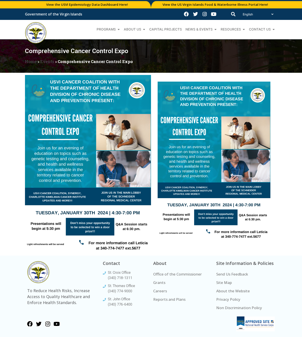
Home (31, 61)
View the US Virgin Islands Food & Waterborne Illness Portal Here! (215, 4)
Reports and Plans (169, 299)
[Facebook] (186, 14)
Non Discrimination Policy (239, 307)
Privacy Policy (228, 299)
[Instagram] (204, 14)
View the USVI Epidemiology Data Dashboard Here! (87, 4)
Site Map (224, 282)
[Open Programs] (118, 29)
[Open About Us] (144, 29)
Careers (160, 290)
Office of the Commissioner (177, 274)
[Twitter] (195, 14)
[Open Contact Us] (273, 29)
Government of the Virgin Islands (53, 14)
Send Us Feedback (232, 274)
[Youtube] (213, 14)
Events (47, 61)
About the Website (233, 290)
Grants (159, 282)
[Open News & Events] (215, 29)
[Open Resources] (243, 29)
